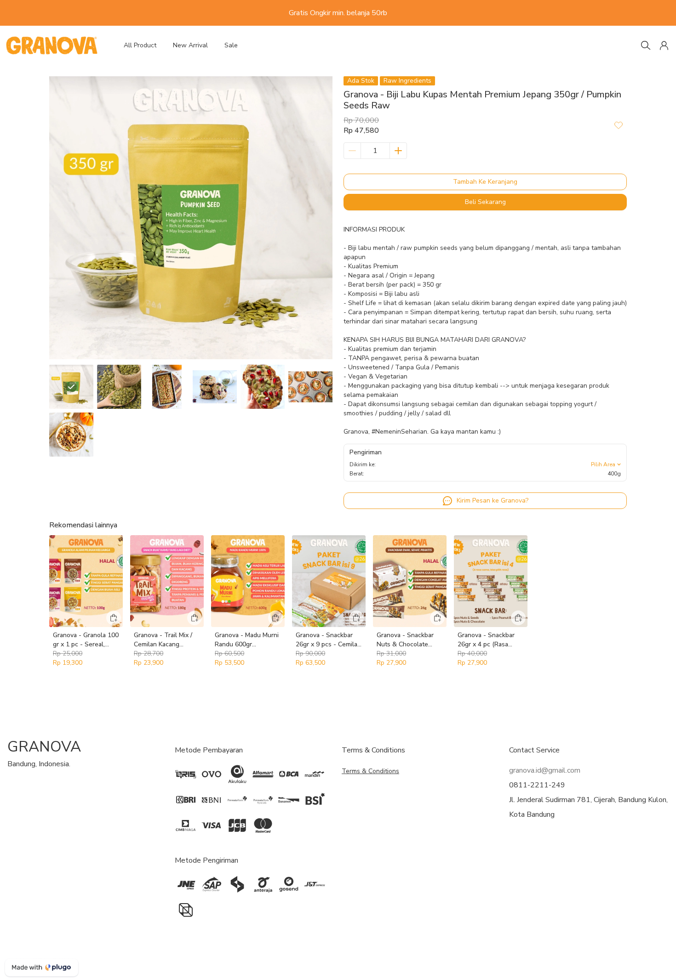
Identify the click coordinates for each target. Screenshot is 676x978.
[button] (664, 45)
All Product (140, 45)
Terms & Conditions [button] (370, 771)
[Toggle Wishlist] (618, 125)
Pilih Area (603, 464)
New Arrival (190, 45)
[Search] (645, 45)
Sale (231, 45)
